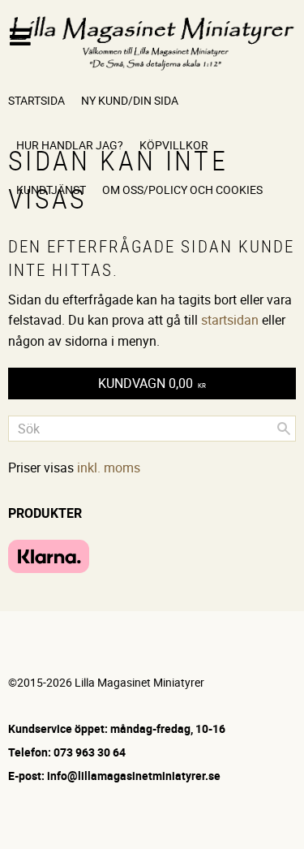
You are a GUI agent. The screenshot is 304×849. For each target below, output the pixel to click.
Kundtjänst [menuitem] (51, 189)
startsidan (230, 320)
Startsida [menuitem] (36, 100)
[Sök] (284, 428)
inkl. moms (108, 467)
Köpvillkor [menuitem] (173, 145)
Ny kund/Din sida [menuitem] (129, 100)
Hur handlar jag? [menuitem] (69, 145)
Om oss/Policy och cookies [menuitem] (182, 189)
